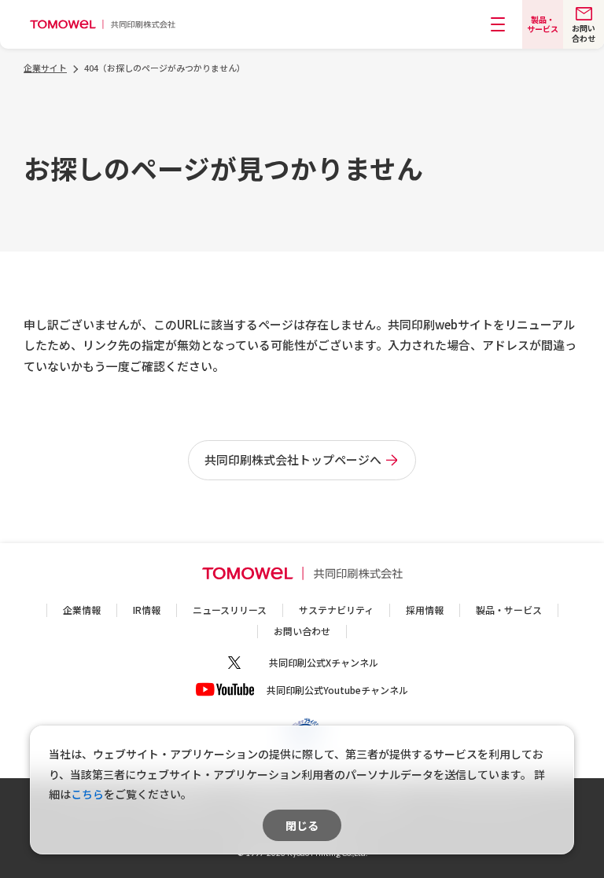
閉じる (302, 825)
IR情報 (146, 609)
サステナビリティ (336, 609)
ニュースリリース (230, 609)
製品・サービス (509, 609)
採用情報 (425, 609)
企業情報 (82, 609)
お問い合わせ (302, 630)
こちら (87, 794)
